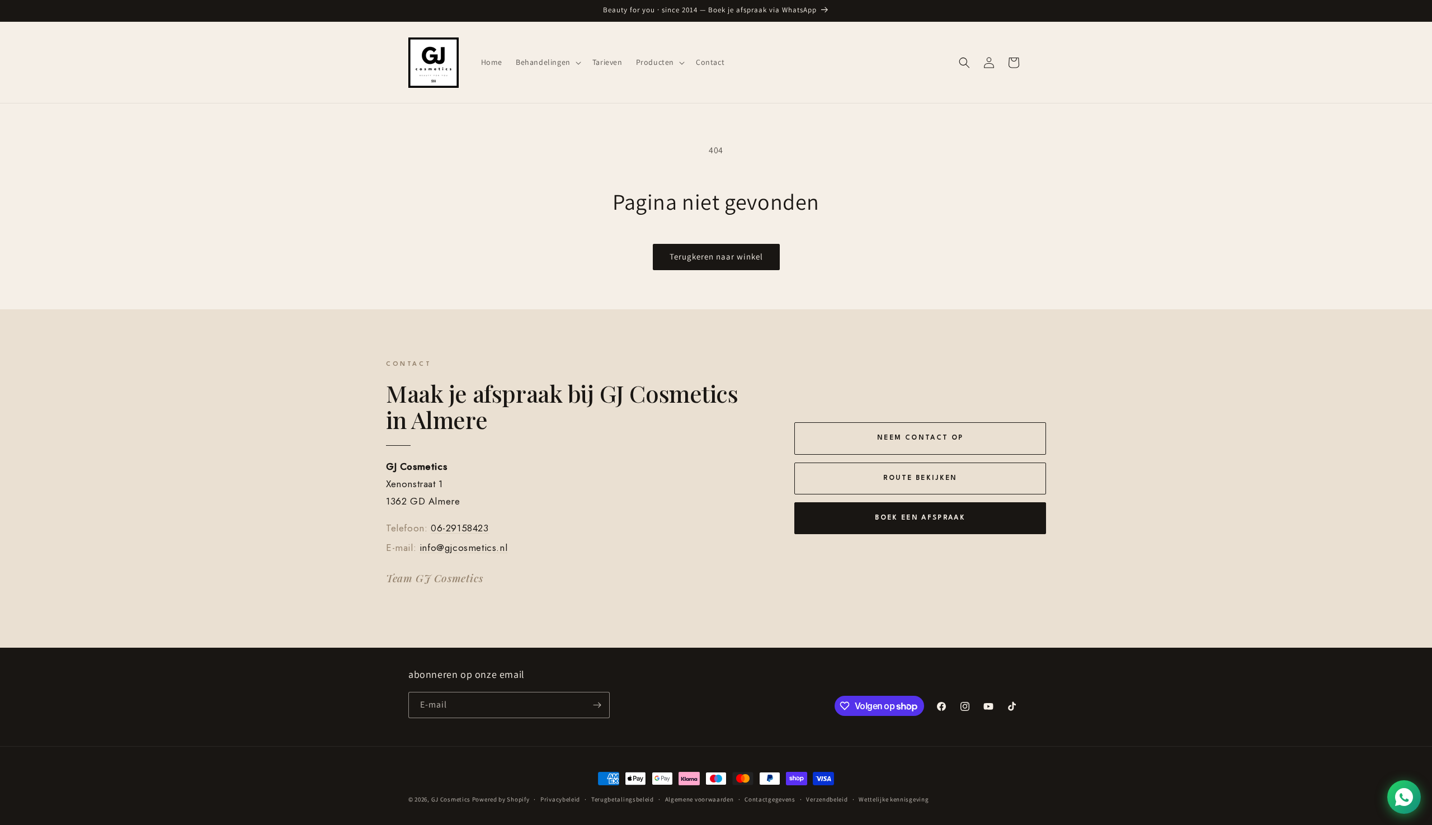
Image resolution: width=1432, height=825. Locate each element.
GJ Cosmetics (450, 799)
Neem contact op (920, 438)
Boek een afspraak (920, 518)
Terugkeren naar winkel (716, 256)
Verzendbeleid (826, 799)
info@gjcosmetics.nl (463, 547)
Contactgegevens (770, 799)
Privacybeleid (560, 799)
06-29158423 (460, 528)
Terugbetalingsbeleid (622, 799)
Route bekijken (920, 478)
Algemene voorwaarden (699, 799)
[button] (547, 62)
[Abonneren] (597, 705)
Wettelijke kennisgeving (894, 799)
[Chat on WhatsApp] (1404, 797)
